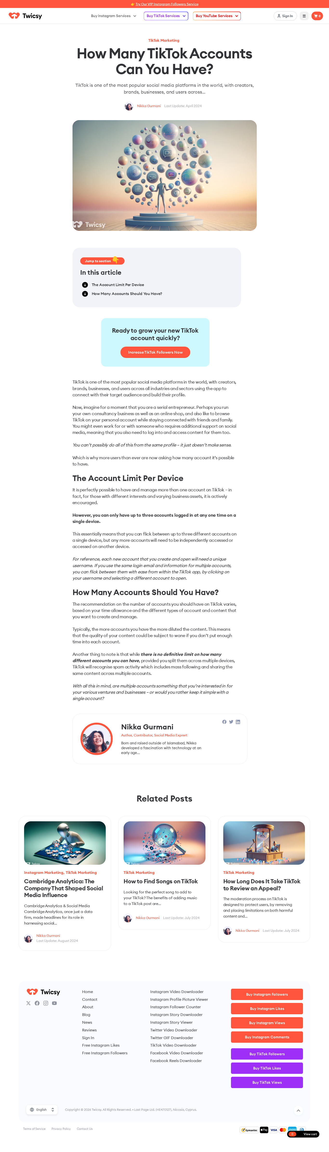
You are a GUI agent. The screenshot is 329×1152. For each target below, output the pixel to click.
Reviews (89, 1030)
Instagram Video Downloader (177, 991)
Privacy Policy (61, 1129)
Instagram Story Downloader (176, 1014)
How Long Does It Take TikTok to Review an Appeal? (261, 885)
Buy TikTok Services (163, 16)
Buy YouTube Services (214, 16)
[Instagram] (45, 1003)
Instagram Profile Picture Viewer (179, 999)
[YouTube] (54, 1003)
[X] (28, 1003)
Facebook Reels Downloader (176, 1060)
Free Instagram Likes (100, 1045)
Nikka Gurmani (149, 106)
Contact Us (85, 1129)
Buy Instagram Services (111, 16)
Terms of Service (34, 1129)
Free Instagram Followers (104, 1052)
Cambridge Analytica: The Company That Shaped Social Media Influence (63, 888)
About (87, 1006)
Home (87, 991)
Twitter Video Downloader (173, 1030)
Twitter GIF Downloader (171, 1037)
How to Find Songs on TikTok (161, 881)
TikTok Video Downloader (173, 1045)
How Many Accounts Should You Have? (127, 293)
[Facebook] (37, 1003)
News (87, 1022)
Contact (89, 999)
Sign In (88, 1037)
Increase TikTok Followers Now (155, 352)
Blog (86, 1014)
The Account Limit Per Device (118, 284)
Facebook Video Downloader (176, 1052)
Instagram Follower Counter (175, 1006)
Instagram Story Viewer (171, 1022)
